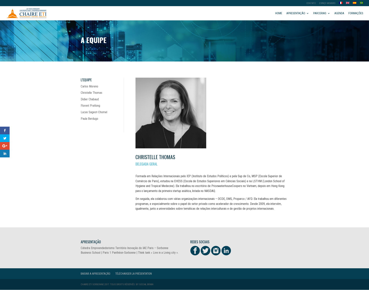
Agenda (339, 13)
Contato (311, 3)
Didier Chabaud (90, 99)
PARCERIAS (319, 13)
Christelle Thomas (91, 93)
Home (278, 13)
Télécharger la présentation (133, 273)
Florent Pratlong (90, 105)
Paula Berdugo (89, 118)
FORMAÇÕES (355, 13)
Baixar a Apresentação (95, 273)
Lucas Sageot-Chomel (94, 112)
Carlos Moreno (89, 86)
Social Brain (146, 284)
